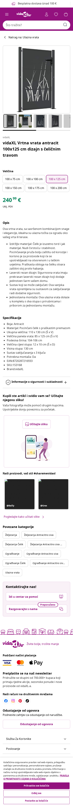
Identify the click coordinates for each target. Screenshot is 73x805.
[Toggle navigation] (7, 14)
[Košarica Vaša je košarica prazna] (66, 14)
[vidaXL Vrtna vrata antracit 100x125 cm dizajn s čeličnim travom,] (36, 79)
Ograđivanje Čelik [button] (15, 563)
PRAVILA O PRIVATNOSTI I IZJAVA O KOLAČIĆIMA (36, 777)
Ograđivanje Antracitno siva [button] (42, 553)
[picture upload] (36, 448)
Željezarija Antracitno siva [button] (38, 534)
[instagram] (13, 701)
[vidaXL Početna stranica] (23, 14)
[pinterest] (20, 701)
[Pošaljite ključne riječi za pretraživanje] (65, 24)
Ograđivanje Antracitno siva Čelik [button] (50, 563)
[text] (12, 201)
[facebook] (6, 701)
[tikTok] (27, 701)
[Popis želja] (56, 14)
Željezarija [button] (11, 534)
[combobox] (36, 25)
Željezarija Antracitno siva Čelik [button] (48, 544)
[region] (36, 781)
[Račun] (46, 14)
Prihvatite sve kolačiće (36, 785)
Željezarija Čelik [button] (14, 544)
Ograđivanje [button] (12, 553)
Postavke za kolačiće (36, 800)
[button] (19, 494)
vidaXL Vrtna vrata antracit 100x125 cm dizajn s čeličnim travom (32, 149)
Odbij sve (36, 793)
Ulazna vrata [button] (12, 572)
